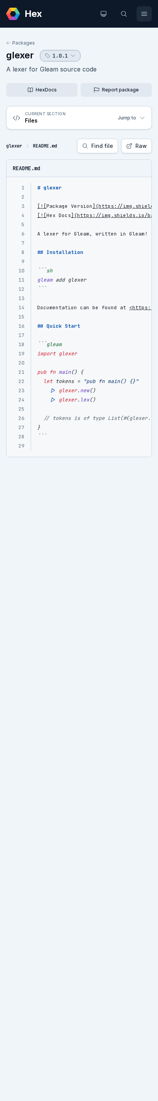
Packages (23, 43)
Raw (141, 146)
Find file (102, 146)
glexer (20, 55)
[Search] (123, 13)
